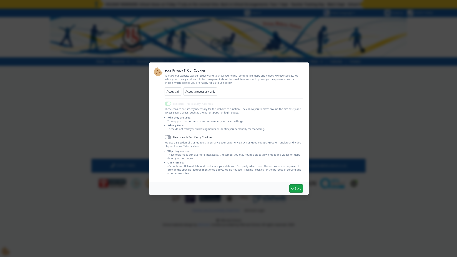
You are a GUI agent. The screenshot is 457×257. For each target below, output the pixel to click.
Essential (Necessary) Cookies (193, 104)
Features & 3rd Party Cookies (192, 137)
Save (297, 188)
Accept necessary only (200, 92)
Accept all (173, 92)
